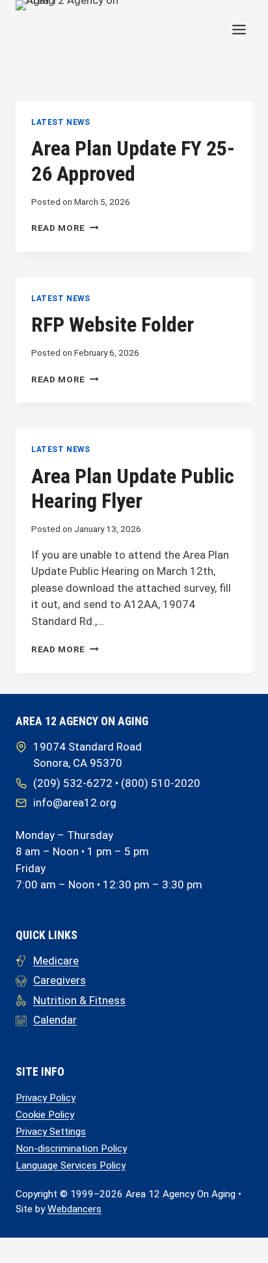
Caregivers (59, 980)
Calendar (55, 1019)
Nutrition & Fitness (79, 1000)
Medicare (56, 960)
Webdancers (74, 1209)
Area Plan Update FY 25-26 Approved (133, 160)
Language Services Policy (71, 1165)
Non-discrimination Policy (71, 1148)
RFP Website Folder (112, 324)
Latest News (60, 122)
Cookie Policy (45, 1115)
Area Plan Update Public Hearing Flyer (132, 488)
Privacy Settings (51, 1131)
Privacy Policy (45, 1098)
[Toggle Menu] (239, 29)
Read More (65, 227)
